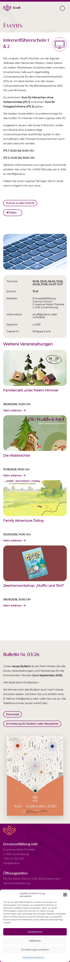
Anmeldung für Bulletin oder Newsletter (32, 723)
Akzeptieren (35, 931)
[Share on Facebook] (20, 212)
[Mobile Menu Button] (62, 8)
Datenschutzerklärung (33, 957)
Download (12, 714)
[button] (65, 894)
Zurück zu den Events (20, 203)
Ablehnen (35, 940)
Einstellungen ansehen (35, 949)
